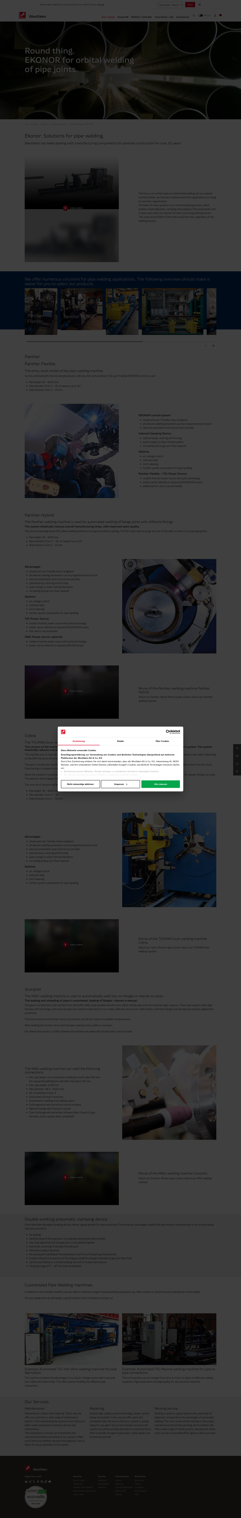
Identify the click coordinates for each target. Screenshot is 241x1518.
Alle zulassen (160, 784)
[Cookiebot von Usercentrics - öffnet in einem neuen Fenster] (168, 732)
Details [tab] (120, 741)
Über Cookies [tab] (162, 741)
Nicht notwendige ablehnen (80, 784)
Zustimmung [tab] (79, 741)
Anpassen (119, 784)
